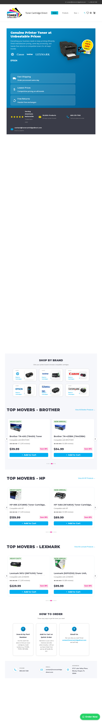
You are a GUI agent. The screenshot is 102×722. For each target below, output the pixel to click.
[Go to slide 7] (55, 532)
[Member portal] (91, 13)
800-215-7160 (24, 671)
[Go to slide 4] (51, 463)
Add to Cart (30, 455)
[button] (88, 13)
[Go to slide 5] (53, 463)
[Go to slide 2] (48, 463)
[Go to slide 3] (50, 463)
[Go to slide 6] (54, 532)
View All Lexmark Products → (84, 547)
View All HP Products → (86, 478)
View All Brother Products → (85, 410)
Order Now (91, 717)
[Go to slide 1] (47, 463)
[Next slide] (95, 439)
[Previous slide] (7, 439)
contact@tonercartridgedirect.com (74, 640)
